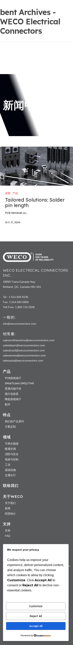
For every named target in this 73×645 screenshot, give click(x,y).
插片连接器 (11, 394)
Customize (35, 606)
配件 (7, 404)
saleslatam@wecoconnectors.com (24, 345)
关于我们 (10, 503)
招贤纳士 (10, 513)
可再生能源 (11, 443)
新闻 (7, 508)
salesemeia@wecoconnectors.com (24, 355)
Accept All (35, 626)
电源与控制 (11, 459)
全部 (8, 193)
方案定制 (10, 426)
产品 (15, 193)
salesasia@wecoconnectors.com (23, 360)
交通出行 (10, 475)
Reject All (36, 616)
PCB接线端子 (13, 378)
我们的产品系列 (14, 421)
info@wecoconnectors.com (19, 323)
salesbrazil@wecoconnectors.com (24, 350)
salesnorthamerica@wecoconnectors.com (29, 340)
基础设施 (10, 470)
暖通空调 (10, 449)
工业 (7, 464)
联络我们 (10, 485)
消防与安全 (11, 454)
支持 (7, 530)
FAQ (7, 536)
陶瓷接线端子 (13, 399)
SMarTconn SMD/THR (19, 383)
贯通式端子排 (13, 388)
